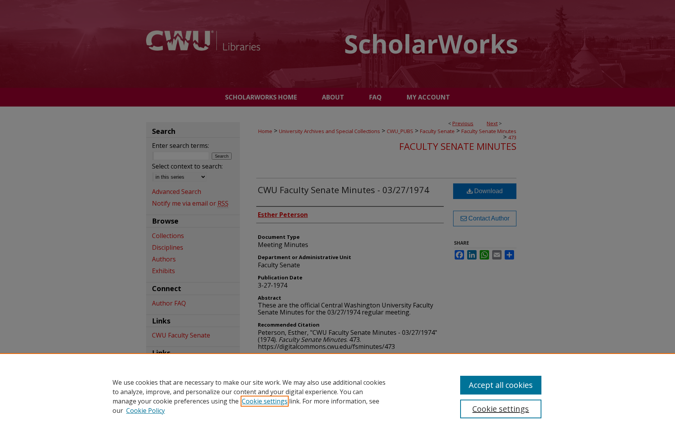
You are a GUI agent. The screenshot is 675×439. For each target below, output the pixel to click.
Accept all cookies (501, 385)
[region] (337, 396)
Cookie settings (265, 401)
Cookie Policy (145, 410)
